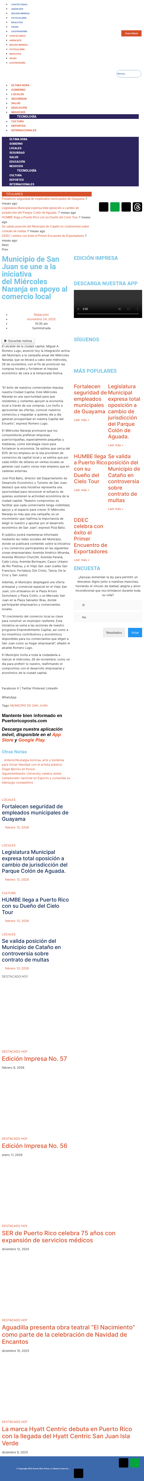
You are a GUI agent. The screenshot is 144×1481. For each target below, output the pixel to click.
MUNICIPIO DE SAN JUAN (28, 705)
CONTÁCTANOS (19, 4)
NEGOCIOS (18, 112)
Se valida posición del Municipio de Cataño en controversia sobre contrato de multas (31, 950)
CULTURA (17, 121)
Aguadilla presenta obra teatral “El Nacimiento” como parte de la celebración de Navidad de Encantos (68, 1334)
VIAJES (14, 27)
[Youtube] (137, 196)
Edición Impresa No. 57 (34, 1058)
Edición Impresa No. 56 (34, 1145)
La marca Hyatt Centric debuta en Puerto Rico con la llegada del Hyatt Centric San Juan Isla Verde (67, 1436)
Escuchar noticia (20, 341)
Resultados (114, 632)
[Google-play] (115, 207)
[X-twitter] (115, 196)
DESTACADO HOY (15, 1051)
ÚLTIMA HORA (20, 85)
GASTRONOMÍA (19, 31)
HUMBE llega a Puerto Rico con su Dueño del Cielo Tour (40, 217)
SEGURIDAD (19, 98)
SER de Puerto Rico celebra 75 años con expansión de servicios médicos (59, 1236)
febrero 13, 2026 (16, 827)
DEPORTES (18, 125)
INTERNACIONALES (23, 130)
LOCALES (17, 94)
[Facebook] (103, 196)
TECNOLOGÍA (26, 116)
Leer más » (81, 420)
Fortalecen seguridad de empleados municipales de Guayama (43, 198)
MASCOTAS (17, 22)
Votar (135, 632)
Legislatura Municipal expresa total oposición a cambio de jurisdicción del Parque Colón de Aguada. (35, 861)
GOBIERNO (18, 89)
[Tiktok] (126, 207)
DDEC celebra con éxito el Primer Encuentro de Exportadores (43, 235)
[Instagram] (126, 196)
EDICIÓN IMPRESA (20, 13)
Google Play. (32, 739)
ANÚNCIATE (17, 9)
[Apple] (103, 207)
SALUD (15, 103)
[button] (70, 134)
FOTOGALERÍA (19, 18)
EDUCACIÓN (19, 107)
